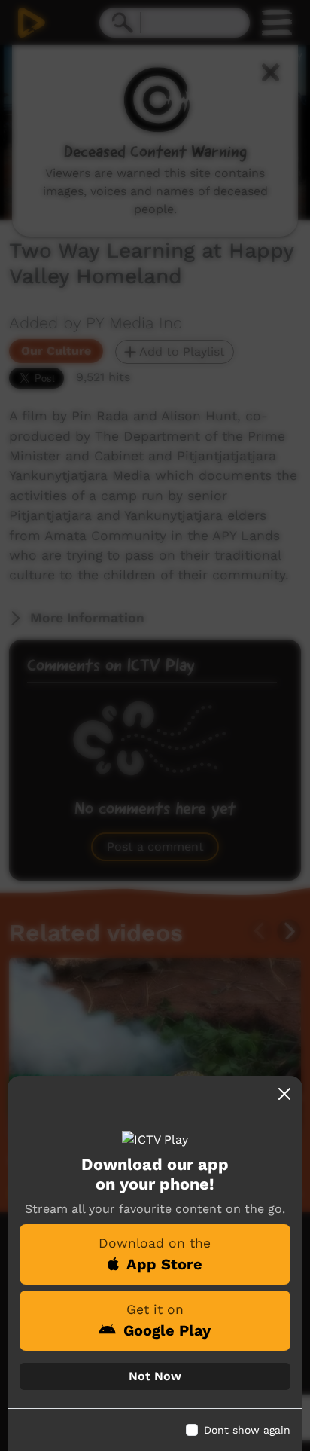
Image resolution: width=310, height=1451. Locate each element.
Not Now (155, 1376)
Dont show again (247, 1430)
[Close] (284, 1094)
